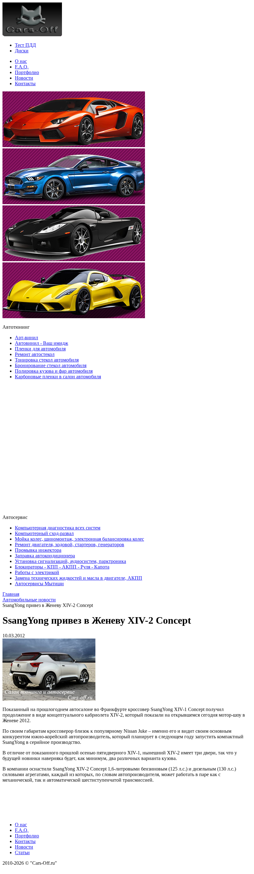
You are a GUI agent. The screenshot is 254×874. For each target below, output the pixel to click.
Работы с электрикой (37, 572)
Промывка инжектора (38, 550)
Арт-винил (26, 337)
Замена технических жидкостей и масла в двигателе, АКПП (78, 578)
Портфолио (27, 72)
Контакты (25, 83)
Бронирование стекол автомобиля (50, 365)
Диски (21, 50)
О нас (21, 61)
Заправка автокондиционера (45, 555)
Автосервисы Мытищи (39, 583)
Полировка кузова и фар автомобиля (54, 371)
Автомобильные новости (29, 599)
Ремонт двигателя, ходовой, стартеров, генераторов (69, 544)
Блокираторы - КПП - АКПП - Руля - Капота (62, 566)
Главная (10, 594)
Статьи (22, 852)
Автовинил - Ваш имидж (41, 343)
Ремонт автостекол (35, 354)
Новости (24, 78)
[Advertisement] (39, 446)
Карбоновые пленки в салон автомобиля (58, 376)
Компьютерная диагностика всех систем (57, 527)
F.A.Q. (21, 66)
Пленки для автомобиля (40, 348)
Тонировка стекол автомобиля (47, 359)
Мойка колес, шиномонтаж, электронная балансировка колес (79, 539)
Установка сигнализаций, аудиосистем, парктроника (70, 561)
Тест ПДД (25, 45)
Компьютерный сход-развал (44, 533)
